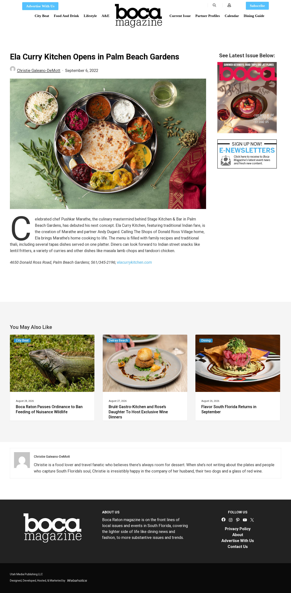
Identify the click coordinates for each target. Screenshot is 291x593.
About (237, 534)
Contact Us (238, 546)
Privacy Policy (238, 528)
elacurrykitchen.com (134, 262)
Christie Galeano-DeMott (38, 70)
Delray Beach (118, 340)
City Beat (22, 340)
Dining (206, 340)
